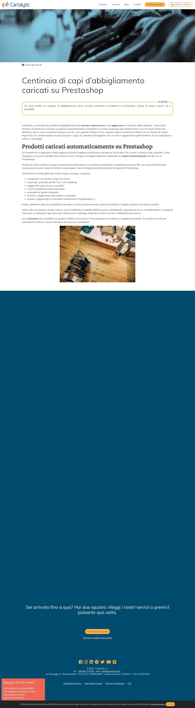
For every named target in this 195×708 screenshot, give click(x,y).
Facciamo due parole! (97, 631)
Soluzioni (103, 4)
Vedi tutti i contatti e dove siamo (97, 638)
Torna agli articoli (33, 65)
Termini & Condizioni (114, 683)
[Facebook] (80, 661)
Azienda (116, 4)
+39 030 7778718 (181, 4)
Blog (126, 4)
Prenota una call (154, 4)
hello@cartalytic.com (110, 671)
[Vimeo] (114, 661)
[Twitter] (103, 661)
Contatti (137, 4)
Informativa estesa (157, 704)
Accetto (170, 704)
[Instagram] (86, 661)
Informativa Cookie (93, 683)
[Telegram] (97, 661)
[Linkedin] (91, 661)
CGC (129, 683)
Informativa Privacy (72, 683)
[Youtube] (108, 661)
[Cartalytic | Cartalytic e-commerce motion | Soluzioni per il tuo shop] (15, 4)
